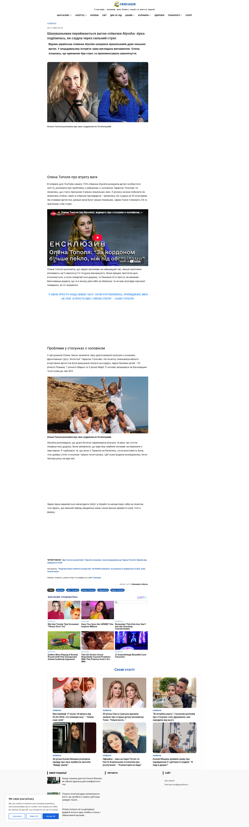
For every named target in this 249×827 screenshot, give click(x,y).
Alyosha (60, 590)
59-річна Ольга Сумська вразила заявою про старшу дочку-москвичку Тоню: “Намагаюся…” (123, 716)
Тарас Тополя (117, 590)
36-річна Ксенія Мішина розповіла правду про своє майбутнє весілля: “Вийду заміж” (72, 762)
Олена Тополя (88, 590)
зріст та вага (72, 590)
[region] (33, 808)
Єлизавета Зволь (140, 584)
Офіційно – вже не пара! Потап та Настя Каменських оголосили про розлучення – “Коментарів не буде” (122, 762)
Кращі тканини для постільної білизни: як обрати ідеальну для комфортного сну (82, 781)
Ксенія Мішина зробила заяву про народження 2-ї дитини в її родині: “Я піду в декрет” (173, 762)
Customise (17, 816)
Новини (51, 23)
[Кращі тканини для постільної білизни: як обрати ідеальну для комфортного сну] (53, 780)
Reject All (34, 816)
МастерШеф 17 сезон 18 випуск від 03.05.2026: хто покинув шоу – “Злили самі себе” (73, 716)
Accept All (50, 816)
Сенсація (97, 577)
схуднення (103, 590)
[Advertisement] (97, 152)
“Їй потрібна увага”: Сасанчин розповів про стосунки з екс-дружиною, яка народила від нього (174, 716)
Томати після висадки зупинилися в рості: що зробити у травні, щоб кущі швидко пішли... (81, 796)
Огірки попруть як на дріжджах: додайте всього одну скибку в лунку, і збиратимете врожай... (81, 812)
